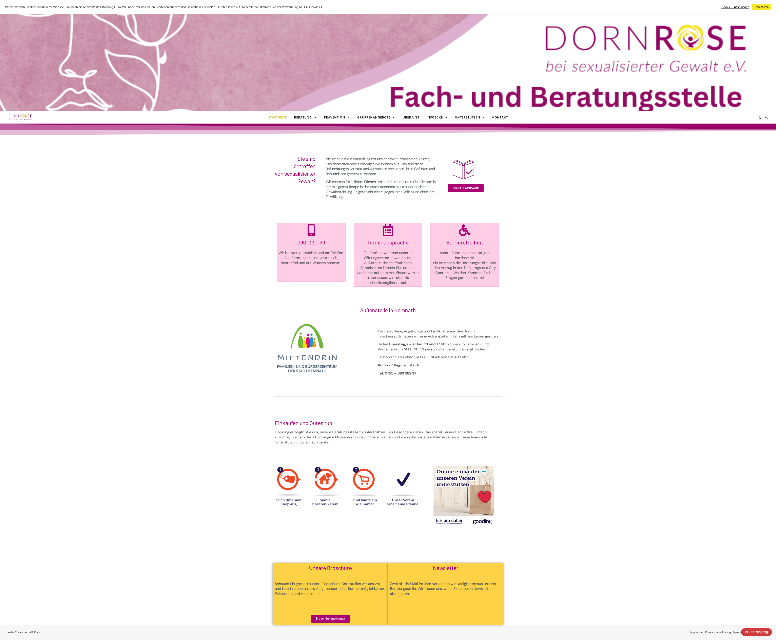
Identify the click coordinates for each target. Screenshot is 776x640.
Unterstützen (467, 117)
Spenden (738, 632)
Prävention (334, 117)
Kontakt (500, 117)
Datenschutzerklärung (718, 632)
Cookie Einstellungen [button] (735, 7)
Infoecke (434, 117)
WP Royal (35, 632)
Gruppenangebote (373, 117)
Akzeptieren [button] (762, 6)
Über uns (411, 117)
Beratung (303, 117)
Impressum (696, 632)
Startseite (277, 117)
